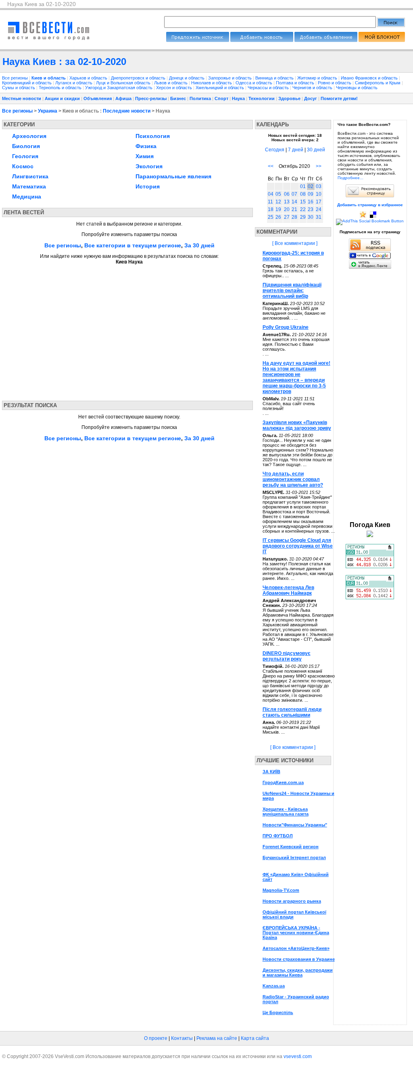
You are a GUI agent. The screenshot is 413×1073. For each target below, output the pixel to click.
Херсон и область (174, 87)
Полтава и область (295, 82)
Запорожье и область (230, 77)
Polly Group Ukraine (286, 327)
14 (294, 202)
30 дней (316, 150)
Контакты (182, 1038)
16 (310, 202)
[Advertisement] (78, 330)
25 (270, 217)
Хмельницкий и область (220, 87)
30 (310, 217)
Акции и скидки (62, 98)
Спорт (221, 98)
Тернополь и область (61, 87)
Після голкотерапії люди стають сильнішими (292, 712)
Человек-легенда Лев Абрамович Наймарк (288, 590)
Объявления (97, 98)
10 (318, 194)
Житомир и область (317, 77)
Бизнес (178, 98)
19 (278, 209)
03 (318, 186)
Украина (47, 111)
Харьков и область (88, 77)
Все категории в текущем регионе (132, 245)
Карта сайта (255, 1038)
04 (270, 194)
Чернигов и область (313, 87)
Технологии (261, 98)
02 (310, 186)
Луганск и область (74, 82)
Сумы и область (19, 87)
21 (294, 209)
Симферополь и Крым (378, 82)
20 (287, 209)
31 (318, 217)
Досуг (310, 98)
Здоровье (289, 98)
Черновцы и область (357, 87)
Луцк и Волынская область (124, 82)
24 (318, 209)
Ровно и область (335, 82)
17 (318, 202)
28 (294, 217)
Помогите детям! (339, 98)
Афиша (123, 98)
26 (278, 217)
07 (294, 194)
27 (287, 217)
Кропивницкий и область (27, 82)
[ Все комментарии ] (294, 243)
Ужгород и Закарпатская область (119, 87)
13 (287, 202)
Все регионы (15, 77)
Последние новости (126, 111)
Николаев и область (212, 82)
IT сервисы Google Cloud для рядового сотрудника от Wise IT (298, 546)
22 (303, 209)
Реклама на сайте (216, 1038)
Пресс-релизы (151, 98)
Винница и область (275, 77)
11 (270, 202)
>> (318, 166)
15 (303, 202)
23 (310, 209)
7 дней (295, 150)
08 (303, 194)
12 (278, 202)
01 (303, 186)
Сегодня (274, 150)
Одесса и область (254, 82)
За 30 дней (199, 245)
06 (287, 194)
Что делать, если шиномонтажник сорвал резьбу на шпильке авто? (293, 479)
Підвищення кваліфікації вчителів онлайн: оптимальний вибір (292, 290)
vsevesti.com (298, 1056)
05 (278, 194)
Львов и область (171, 82)
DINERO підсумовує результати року (287, 656)
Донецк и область (187, 77)
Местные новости (21, 98)
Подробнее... (350, 178)
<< (270, 166)
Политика (200, 98)
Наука (238, 98)
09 (310, 194)
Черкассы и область (269, 87)
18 (270, 209)
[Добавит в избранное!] (363, 216)
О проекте (155, 1038)
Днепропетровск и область (139, 77)
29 (303, 217)
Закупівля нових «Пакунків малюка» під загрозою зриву (297, 425)
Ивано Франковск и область (370, 77)
